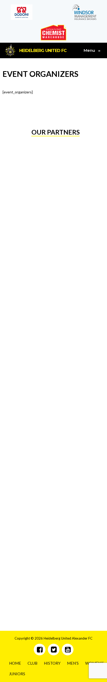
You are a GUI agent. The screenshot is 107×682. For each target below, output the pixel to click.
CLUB (32, 663)
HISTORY (52, 663)
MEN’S (73, 663)
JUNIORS (17, 673)
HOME (15, 663)
